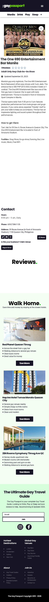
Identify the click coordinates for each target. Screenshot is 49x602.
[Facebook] (6, 237)
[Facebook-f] (29, 527)
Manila (11, 14)
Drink (20, 14)
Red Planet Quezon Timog (16, 344)
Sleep (35, 14)
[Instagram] (10, 237)
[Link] (3, 237)
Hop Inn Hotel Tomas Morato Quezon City (22, 399)
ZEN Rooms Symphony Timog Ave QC (23, 453)
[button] (42, 6)
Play (27, 14)
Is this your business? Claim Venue (16, 242)
